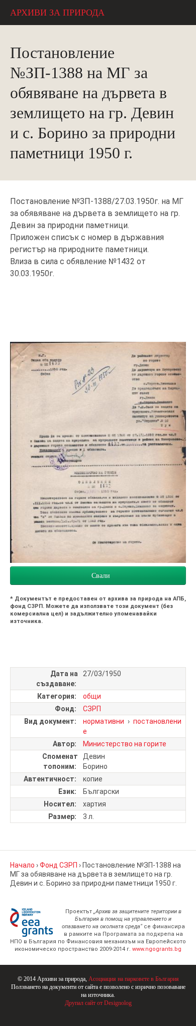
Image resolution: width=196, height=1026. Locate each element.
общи (92, 696)
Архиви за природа (57, 13)
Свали (100, 575)
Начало (22, 865)
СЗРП (92, 709)
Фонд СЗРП (58, 865)
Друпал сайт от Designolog (98, 1002)
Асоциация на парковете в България (133, 978)
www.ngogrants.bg (156, 949)
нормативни (103, 721)
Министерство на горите (124, 744)
